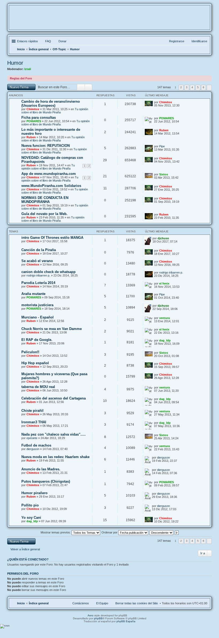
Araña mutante (33, 294)
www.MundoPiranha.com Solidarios (51, 186)
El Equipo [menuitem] (102, 603)
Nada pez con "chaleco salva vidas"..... (53, 434)
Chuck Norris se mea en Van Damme (51, 329)
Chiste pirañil (32, 411)
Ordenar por (109, 532)
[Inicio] (109, 21)
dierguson (32, 449)
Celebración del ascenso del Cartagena (53, 398)
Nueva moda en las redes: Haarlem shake (55, 457)
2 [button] (181, 87)
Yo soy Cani (31, 518)
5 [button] (198, 87)
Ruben (31, 137)
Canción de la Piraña (38, 250)
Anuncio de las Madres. (40, 469)
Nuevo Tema (19, 87)
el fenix (164, 283)
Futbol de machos (36, 445)
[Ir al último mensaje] (175, 102)
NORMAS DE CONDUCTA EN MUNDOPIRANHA (44, 200)
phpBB (98, 618)
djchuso (163, 238)
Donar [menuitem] (62, 41)
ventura (164, 318)
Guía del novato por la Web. (44, 214)
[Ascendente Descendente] (162, 532)
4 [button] (192, 87)
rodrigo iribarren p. (38, 275)
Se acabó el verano (37, 261)
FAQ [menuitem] (48, 41)
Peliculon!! (30, 352)
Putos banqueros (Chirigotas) (45, 481)
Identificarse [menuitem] (199, 41)
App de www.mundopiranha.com (48, 174)
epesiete (31, 438)
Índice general (39, 603)
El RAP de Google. (36, 340)
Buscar (81, 87)
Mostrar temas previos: (56, 532)
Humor (15, 63)
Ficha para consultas (38, 118)
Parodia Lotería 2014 (38, 283)
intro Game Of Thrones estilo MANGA (52, 238)
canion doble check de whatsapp (48, 272)
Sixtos (163, 174)
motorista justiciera (37, 305)
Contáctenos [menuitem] (80, 603)
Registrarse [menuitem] (176, 41)
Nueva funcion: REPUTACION (45, 146)
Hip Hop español (35, 363)
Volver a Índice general (25, 549)
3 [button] (186, 87)
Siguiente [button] (209, 87)
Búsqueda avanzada (88, 87)
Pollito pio (30, 505)
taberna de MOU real (38, 387)
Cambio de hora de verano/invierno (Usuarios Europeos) (50, 103)
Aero (90, 615)
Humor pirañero (34, 493)
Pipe (162, 146)
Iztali (27, 69)
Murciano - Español (37, 317)
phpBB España (125, 621)
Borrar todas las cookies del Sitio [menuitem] (136, 603)
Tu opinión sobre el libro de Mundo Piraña (54, 110)
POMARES (33, 121)
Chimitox (32, 109)
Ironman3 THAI (33, 422)
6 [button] (203, 87)
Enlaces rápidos (27, 41)
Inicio (21, 603)
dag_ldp (165, 340)
